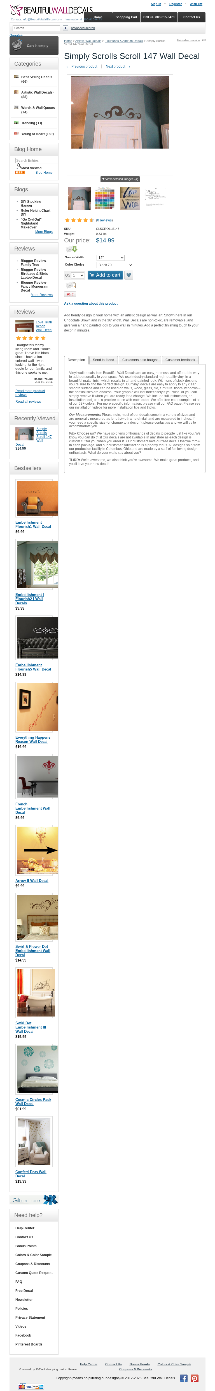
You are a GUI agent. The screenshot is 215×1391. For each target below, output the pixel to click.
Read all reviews (28, 402)
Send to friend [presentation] (103, 360)
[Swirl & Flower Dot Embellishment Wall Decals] (45, 939)
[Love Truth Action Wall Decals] (24, 331)
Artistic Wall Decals (88, 40)
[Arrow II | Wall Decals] (41, 873)
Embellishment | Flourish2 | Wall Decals (29, 599)
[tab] (76, 360)
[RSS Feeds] (20, 173)
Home (68, 40)
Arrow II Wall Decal (31, 881)
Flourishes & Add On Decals (124, 40)
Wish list (196, 4)
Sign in (156, 4)
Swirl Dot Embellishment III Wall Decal (30, 1027)
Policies (21, 1309)
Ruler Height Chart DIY (35, 212)
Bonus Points (26, 1246)
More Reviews (42, 295)
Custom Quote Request (34, 1273)
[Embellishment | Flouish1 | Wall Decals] (45, 514)
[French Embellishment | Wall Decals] (49, 796)
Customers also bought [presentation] (140, 360)
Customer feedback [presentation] (180, 360)
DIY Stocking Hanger (31, 203)
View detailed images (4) (121, 179)
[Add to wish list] (129, 275)
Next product (118, 66)
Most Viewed (31, 168)
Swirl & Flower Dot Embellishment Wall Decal (32, 950)
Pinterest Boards (29, 1344)
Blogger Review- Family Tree (34, 263)
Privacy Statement (30, 1318)
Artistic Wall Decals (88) (37, 94)
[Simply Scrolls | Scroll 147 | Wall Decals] (24, 439)
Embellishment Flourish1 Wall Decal (33, 524)
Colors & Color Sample (33, 1255)
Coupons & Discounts (32, 1264)
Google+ (16, 35)
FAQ (18, 1282)
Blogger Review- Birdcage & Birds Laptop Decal (34, 274)
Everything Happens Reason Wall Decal (32, 739)
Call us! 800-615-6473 (158, 17)
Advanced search (83, 28)
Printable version (188, 40)
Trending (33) (31, 123)
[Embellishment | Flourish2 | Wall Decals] (49, 587)
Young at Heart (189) (37, 134)
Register (175, 4)
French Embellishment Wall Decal (32, 808)
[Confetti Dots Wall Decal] (34, 1164)
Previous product (81, 66)
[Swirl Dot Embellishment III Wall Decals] (36, 1015)
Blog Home (44, 173)
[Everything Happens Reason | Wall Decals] (39, 729)
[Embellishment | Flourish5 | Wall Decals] (45, 657)
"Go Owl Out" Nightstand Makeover (31, 223)
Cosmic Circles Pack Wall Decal (33, 1101)
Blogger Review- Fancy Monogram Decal (34, 286)
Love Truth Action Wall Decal (44, 326)
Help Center (24, 1228)
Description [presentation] (76, 360)
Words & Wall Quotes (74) (38, 110)
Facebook (23, 1335)
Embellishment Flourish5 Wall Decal (33, 667)
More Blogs (44, 232)
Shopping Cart (126, 17)
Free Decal (24, 1291)
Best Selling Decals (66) (36, 79)
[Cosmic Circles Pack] (40, 1092)
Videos (20, 1326)
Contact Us (24, 1237)
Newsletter (24, 1300)
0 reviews (104, 220)
